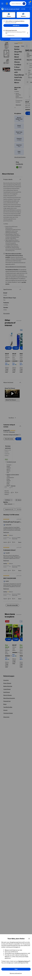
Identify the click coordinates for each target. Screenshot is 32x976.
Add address (16, 25)
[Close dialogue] (29, 938)
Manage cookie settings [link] (16, 973)
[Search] (24, 3)
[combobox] (18, 3)
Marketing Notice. (23, 961)
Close (16, 969)
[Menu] (2, 3)
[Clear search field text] (21, 3)
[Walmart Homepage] (6, 3)
